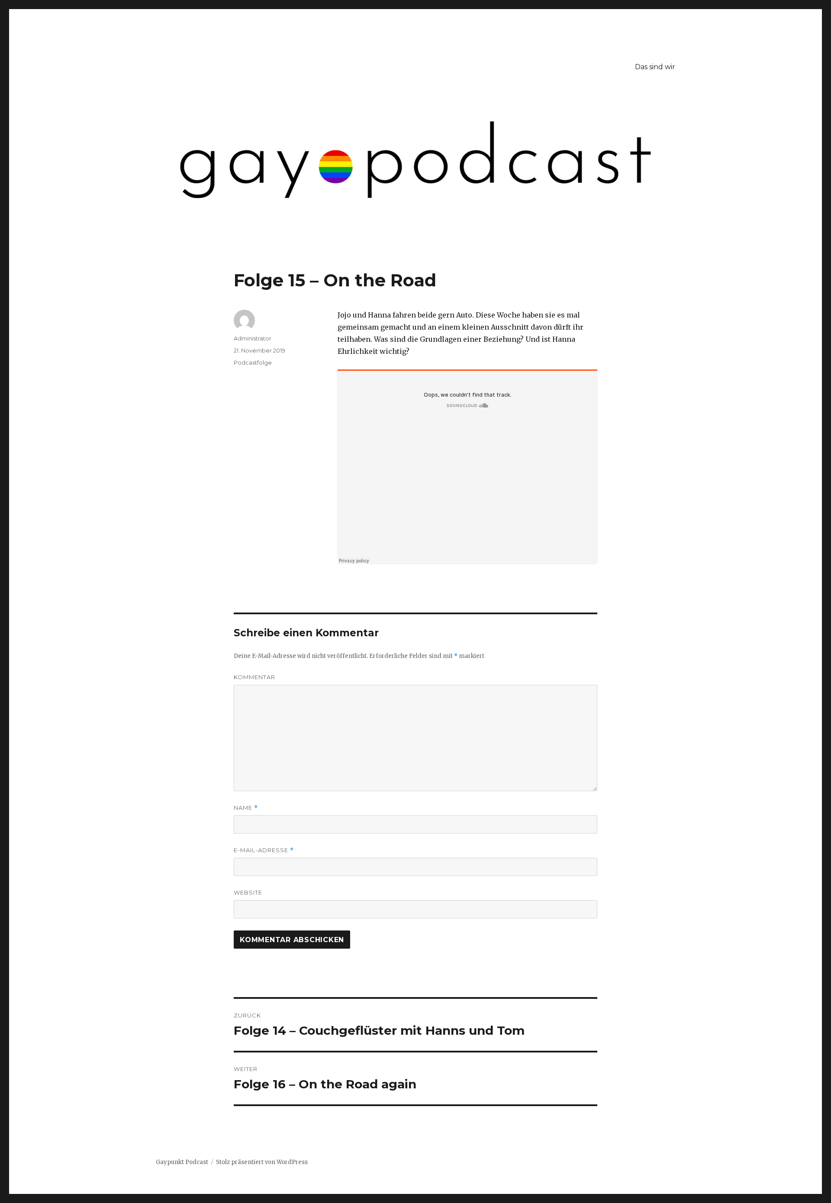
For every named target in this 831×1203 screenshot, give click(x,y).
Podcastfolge (253, 362)
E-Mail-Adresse (264, 850)
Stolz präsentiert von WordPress (262, 1162)
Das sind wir (655, 67)
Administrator (252, 338)
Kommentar (254, 677)
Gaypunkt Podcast (182, 1162)
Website (248, 892)
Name (246, 808)
